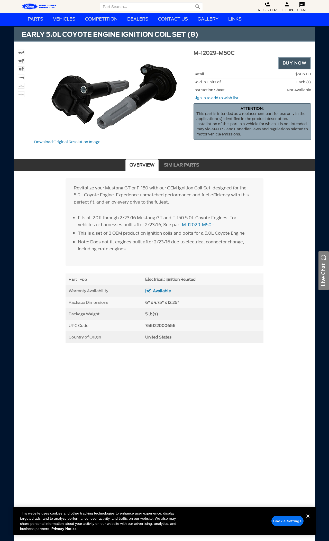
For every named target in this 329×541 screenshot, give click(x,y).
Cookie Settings (287, 521)
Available (162, 291)
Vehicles (64, 19)
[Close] (308, 520)
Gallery (208, 19)
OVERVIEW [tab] (142, 165)
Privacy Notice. (64, 529)
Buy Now (295, 63)
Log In (286, 7)
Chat (302, 7)
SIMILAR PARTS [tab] (181, 165)
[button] (323, 270)
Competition (101, 19)
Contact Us (173, 19)
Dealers (137, 19)
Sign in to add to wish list (216, 98)
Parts (35, 19)
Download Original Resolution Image (67, 142)
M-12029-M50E (198, 225)
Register (267, 7)
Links (235, 19)
